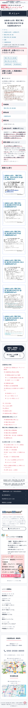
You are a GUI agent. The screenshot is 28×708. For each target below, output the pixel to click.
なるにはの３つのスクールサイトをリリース (17, 552)
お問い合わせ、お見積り (11, 470)
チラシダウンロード (15, 528)
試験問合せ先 (8, 438)
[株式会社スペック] (3, 535)
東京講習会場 (17, 64)
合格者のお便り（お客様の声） (12, 32)
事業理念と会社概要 (6, 502)
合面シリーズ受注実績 (11, 449)
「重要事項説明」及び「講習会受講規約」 (12, 491)
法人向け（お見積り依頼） (14, 355)
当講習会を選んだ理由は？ (11, 413)
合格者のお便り (8, 411)
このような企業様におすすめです (15, 460)
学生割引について (11, 393)
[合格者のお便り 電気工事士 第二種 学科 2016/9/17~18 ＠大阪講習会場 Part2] (14, 329)
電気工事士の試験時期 (11, 433)
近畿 (5, 39)
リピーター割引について (12, 398)
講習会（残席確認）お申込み (14, 348)
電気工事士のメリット (11, 424)
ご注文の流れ (7, 403)
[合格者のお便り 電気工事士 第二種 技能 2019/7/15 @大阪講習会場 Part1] (14, 245)
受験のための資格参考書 (11, 385)
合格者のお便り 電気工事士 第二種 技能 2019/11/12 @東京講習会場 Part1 (12, 204)
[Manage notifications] (25, 702)
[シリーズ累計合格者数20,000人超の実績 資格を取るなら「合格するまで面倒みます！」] (12, 512)
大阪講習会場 (7, 42)
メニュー (15, 13)
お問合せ (6, 408)
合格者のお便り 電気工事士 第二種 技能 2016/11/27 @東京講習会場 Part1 (12, 290)
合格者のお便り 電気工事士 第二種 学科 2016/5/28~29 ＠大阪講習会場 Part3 (14, 480)
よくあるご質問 (8, 406)
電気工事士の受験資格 (11, 430)
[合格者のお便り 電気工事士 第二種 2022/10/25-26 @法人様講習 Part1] (14, 188)
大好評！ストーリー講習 (12, 380)
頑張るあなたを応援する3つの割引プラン (14, 389)
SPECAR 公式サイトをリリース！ (16, 549)
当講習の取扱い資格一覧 (11, 447)
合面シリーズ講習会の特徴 (12, 456)
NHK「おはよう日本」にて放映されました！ (14, 453)
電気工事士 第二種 (8, 34)
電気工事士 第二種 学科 (10, 61)
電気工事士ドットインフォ (12, 7)
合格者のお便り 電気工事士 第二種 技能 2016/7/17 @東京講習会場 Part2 (14, 484)
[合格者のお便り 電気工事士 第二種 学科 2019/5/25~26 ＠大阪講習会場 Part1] (14, 273)
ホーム (5, 29)
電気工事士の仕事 (10, 422)
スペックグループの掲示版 (14, 537)
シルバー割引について (12, 396)
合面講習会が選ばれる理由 (12, 372)
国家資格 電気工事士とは (11, 419)
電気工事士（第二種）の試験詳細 (14, 435)
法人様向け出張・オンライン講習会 (14, 444)
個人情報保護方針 (6, 495)
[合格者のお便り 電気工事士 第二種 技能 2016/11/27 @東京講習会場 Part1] (14, 301)
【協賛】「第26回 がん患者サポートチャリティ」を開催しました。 (17, 542)
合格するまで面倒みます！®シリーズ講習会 (14, 368)
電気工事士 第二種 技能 (10, 37)
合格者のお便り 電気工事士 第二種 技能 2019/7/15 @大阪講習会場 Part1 (12, 233)
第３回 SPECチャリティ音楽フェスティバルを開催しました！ (17, 546)
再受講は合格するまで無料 (13, 375)
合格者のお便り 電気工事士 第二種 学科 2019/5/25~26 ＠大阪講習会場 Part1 (14, 262)
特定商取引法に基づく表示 (8, 498)
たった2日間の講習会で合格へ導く (15, 377)
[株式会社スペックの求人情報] (14, 566)
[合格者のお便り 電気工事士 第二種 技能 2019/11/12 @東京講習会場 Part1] (14, 216)
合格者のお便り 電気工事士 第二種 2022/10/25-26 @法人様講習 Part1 (14, 177)
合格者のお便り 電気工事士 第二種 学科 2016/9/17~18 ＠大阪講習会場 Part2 (13, 318)
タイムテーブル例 (11, 462)
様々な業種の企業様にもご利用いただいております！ (14, 466)
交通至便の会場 (9, 383)
